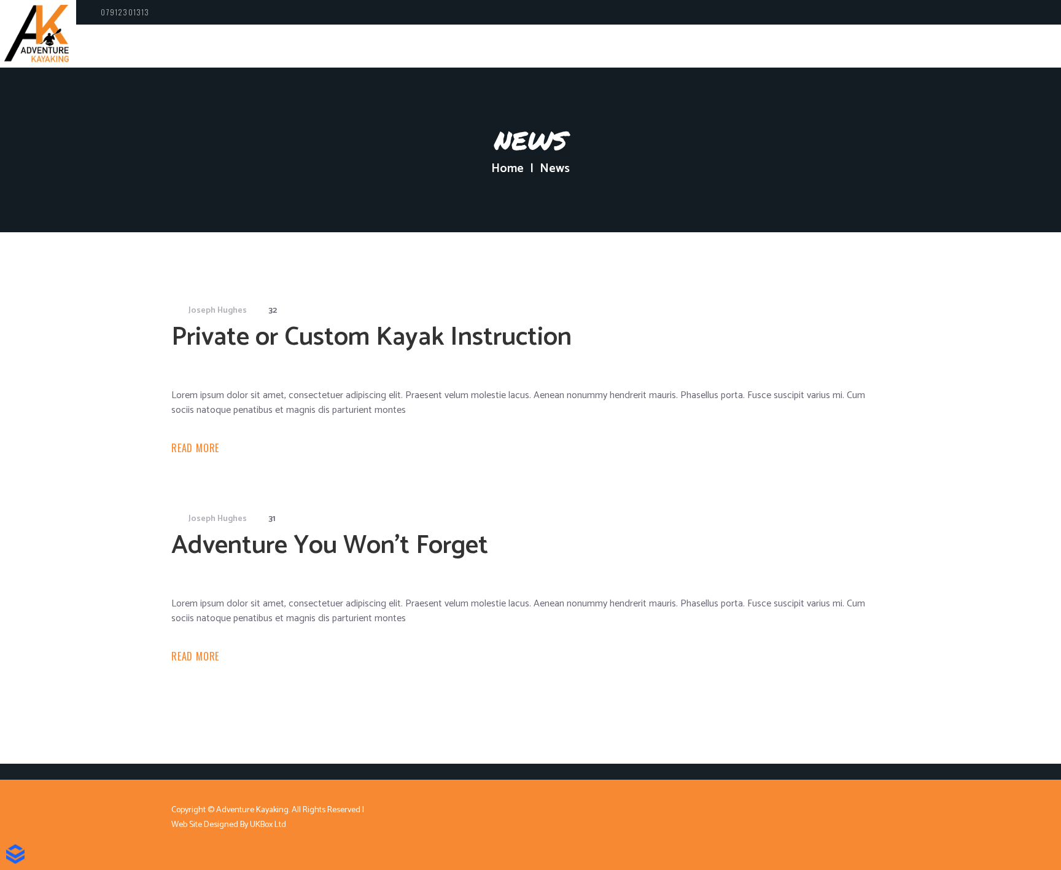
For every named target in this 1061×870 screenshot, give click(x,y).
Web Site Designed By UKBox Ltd (228, 825)
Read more (195, 448)
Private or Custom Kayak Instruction (371, 337)
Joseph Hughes (217, 311)
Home (507, 169)
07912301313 (125, 12)
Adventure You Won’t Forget (329, 546)
